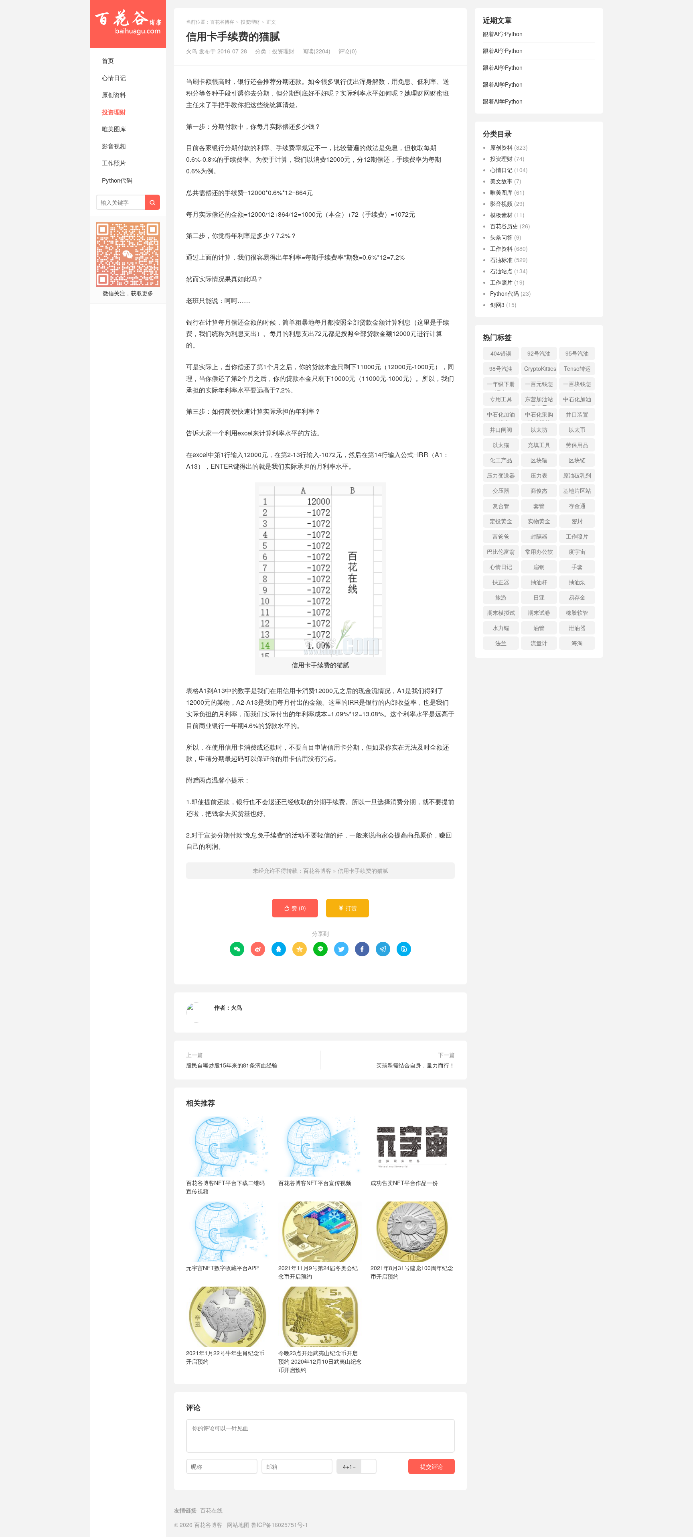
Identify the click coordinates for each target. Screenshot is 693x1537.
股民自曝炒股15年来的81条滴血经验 (232, 1065)
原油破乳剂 (577, 475)
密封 (577, 521)
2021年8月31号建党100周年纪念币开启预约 (412, 1272)
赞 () (295, 908)
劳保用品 (577, 445)
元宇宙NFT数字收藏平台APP (222, 1268)
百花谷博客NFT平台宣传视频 (314, 1183)
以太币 (577, 429)
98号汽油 (501, 368)
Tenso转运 (577, 368)
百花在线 (211, 1510)
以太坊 (539, 429)
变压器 (500, 490)
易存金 (577, 597)
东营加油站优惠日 (539, 400)
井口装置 (577, 414)
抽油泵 (577, 582)
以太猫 (500, 445)
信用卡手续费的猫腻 (363, 870)
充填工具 (539, 445)
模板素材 (501, 215)
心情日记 (114, 77)
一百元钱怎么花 (539, 385)
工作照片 (114, 163)
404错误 (500, 353)
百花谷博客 (128, 24)
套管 (539, 506)
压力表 (539, 475)
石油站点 (501, 271)
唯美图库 (114, 128)
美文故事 (501, 181)
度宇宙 (577, 551)
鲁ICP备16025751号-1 (279, 1525)
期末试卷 (539, 612)
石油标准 (501, 260)
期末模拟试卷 (501, 613)
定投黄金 (501, 521)
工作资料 (501, 248)
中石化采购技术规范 (539, 415)
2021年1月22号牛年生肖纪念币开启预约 (225, 1357)
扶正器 (500, 582)
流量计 (539, 643)
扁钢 (539, 567)
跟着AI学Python (503, 34)
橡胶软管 (577, 612)
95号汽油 (577, 353)
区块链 (577, 460)
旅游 (501, 597)
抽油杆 (539, 582)
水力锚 (500, 628)
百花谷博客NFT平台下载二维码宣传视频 (225, 1187)
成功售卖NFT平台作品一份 (404, 1183)
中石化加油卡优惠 (501, 415)
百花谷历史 (504, 226)
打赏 (347, 908)
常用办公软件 (539, 552)
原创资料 (114, 94)
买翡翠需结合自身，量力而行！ (415, 1065)
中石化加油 (577, 399)
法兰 (501, 643)
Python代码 (117, 180)
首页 (108, 60)
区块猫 (539, 460)
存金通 (577, 506)
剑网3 (497, 305)
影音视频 (114, 146)
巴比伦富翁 (501, 551)
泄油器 (577, 628)
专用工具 (501, 399)
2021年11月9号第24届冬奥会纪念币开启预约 (318, 1272)
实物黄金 (539, 521)
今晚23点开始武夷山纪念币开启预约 (320, 1361)
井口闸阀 (501, 429)
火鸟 (236, 1007)
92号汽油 (539, 353)
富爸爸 (500, 536)
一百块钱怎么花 (577, 385)
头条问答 (501, 237)
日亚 (539, 597)
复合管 (500, 506)
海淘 (577, 643)
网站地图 (238, 1525)
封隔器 (539, 536)
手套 (577, 567)
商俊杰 (539, 490)
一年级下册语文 (501, 385)
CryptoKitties (540, 368)
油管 (539, 628)
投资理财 (114, 112)
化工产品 (501, 460)
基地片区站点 (577, 491)
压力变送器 (501, 475)
